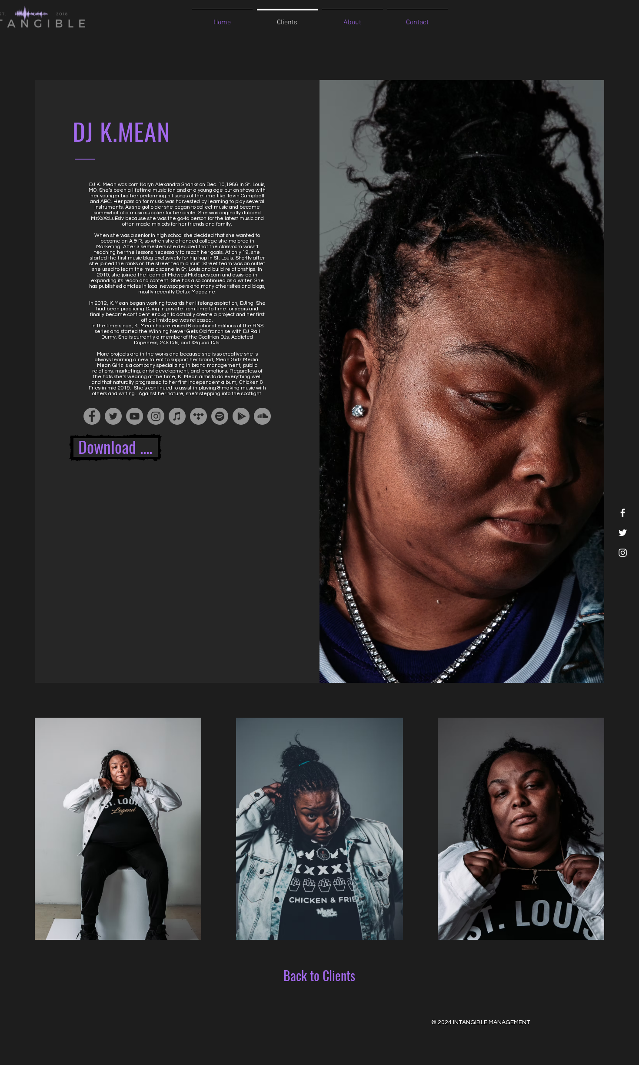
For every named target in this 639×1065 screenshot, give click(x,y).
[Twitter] (113, 416)
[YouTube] (134, 416)
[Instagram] (155, 416)
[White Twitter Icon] (622, 532)
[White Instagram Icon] (622, 552)
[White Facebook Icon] (622, 512)
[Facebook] (91, 416)
